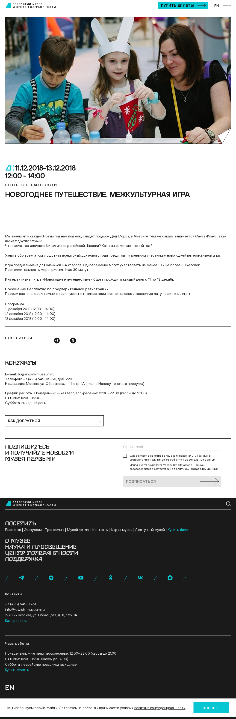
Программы (54, 529)
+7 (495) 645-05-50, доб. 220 (47, 379)
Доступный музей (150, 529)
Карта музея (121, 529)
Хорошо (211, 708)
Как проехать (16, 620)
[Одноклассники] (73, 341)
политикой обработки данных (196, 468)
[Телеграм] (57, 341)
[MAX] (170, 577)
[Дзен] (51, 577)
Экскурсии (33, 529)
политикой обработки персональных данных (182, 459)
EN (216, 5)
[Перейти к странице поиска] (228, 503)
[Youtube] (80, 577)
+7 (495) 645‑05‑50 (21, 604)
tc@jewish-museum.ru (36, 374)
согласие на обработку (153, 455)
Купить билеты (177, 5)
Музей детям (78, 529)
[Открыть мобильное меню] (227, 5)
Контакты (100, 529)
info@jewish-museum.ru (25, 609)
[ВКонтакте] (140, 577)
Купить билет (179, 529)
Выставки (13, 529)
